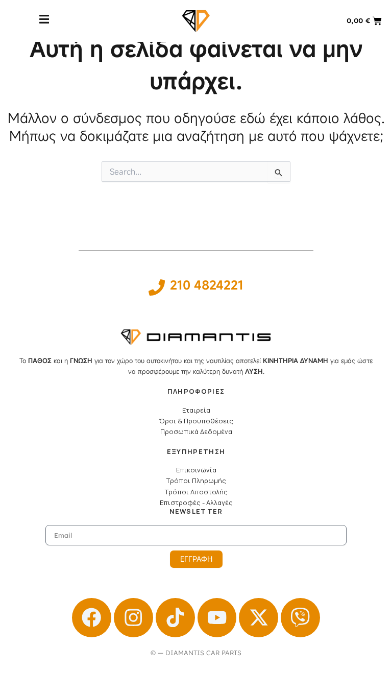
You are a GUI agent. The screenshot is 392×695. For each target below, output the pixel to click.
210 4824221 (206, 285)
